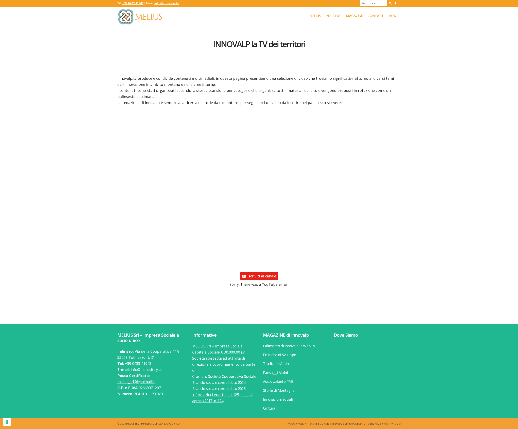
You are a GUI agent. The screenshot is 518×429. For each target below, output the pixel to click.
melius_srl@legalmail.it (136, 381)
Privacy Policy (297, 423)
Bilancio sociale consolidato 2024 (218, 382)
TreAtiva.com (392, 423)
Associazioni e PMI (278, 381)
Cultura (269, 408)
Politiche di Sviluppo (279, 355)
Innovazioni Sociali (278, 399)
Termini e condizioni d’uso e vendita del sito (336, 423)
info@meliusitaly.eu (147, 369)
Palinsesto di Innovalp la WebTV (289, 346)
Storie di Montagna (278, 390)
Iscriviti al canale (261, 276)
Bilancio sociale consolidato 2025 (218, 388)
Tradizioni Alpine (277, 363)
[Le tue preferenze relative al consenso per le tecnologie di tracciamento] (7, 422)
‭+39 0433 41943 (132, 3)
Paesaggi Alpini (275, 372)
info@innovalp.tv (166, 3)
